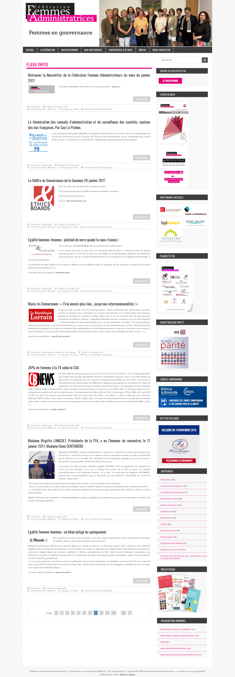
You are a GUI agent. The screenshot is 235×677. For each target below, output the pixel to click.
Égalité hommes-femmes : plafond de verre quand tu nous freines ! (73, 239)
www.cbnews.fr (59, 409)
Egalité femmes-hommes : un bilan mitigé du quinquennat (67, 532)
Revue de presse (168, 530)
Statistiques (46, 165)
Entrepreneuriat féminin (171, 543)
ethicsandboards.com (77, 200)
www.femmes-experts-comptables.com (178, 629)
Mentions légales (127, 674)
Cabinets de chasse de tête (173, 549)
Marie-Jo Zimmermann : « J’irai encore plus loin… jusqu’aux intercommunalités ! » (83, 303)
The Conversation (81, 245)
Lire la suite (141, 99)
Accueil (30, 50)
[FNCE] (171, 209)
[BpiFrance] (171, 223)
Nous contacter (161, 50)
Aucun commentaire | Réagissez (98, 109)
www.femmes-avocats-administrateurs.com (180, 635)
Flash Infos (35, 107)
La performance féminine (52, 352)
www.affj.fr (165, 642)
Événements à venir (169, 499)
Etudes (164, 524)
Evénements (166, 518)
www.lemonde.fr (63, 572)
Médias (142, 50)
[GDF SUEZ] (195, 223)
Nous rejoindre (69, 50)
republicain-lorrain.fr (60, 336)
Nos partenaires (93, 50)
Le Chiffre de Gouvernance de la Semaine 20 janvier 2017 (66, 180)
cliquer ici (115, 86)
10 (114, 613)
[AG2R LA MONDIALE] (195, 210)
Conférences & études (120, 50)
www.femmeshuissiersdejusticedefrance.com (181, 654)
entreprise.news (63, 272)
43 (123, 613)
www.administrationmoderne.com (176, 648)
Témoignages (167, 537)
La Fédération (47, 50)
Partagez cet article (70, 109)
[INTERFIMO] (171, 235)
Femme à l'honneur (169, 505)
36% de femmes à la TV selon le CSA (53, 367)
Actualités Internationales (172, 492)
